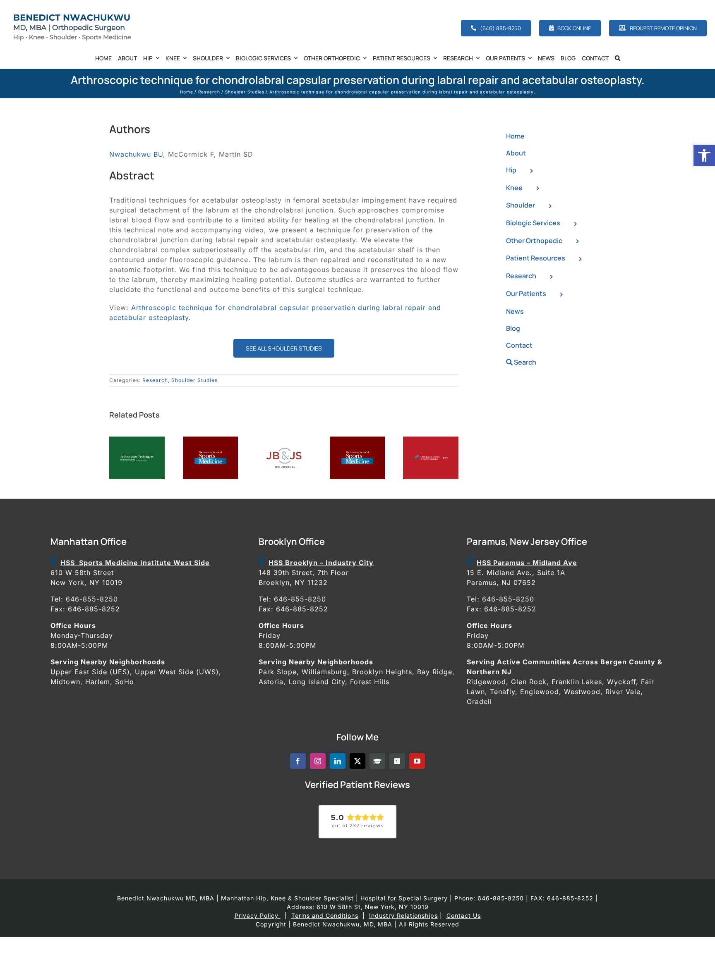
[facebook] (298, 761)
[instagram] (318, 761)
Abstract (131, 175)
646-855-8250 (92, 599)
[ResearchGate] (397, 761)
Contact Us (463, 915)
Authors (129, 129)
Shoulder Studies (194, 380)
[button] (704, 155)
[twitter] (357, 761)
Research (155, 380)
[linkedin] (338, 761)
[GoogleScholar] (377, 761)
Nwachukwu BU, (137, 154)
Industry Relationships (403, 915)
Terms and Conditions (324, 915)
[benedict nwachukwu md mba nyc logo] (74, 16)
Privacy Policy (258, 915)
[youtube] (417, 761)
